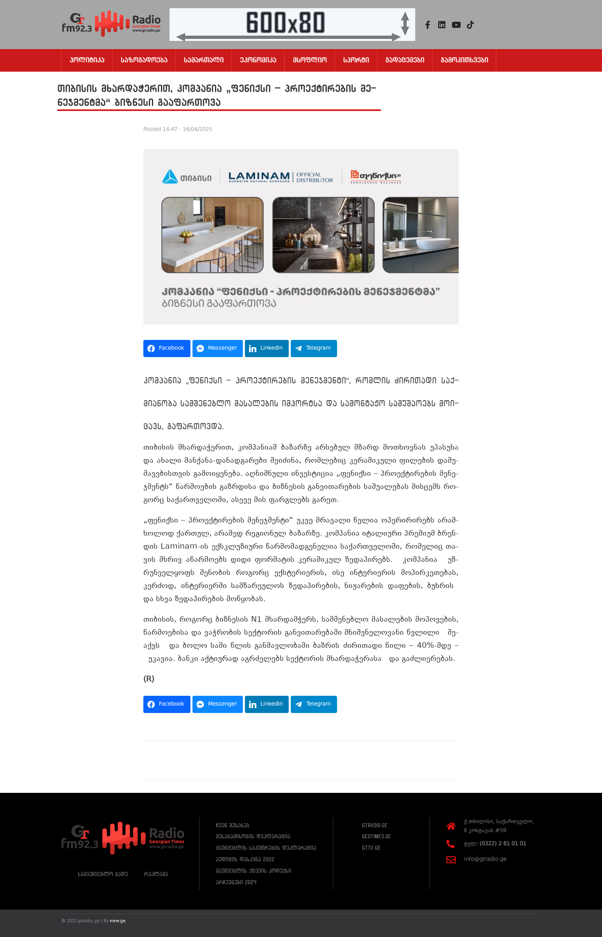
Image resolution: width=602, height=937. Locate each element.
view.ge (118, 920)
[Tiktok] (470, 25)
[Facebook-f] (427, 25)
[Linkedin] (442, 25)
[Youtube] (456, 25)
